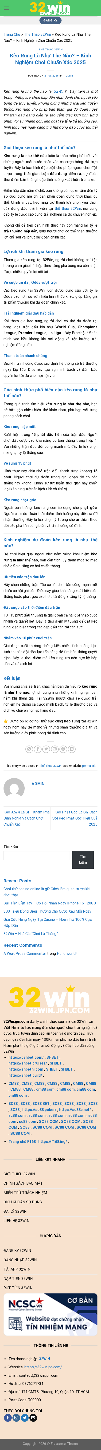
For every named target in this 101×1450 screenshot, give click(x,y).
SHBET (52, 1057)
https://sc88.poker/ (39, 1109)
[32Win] (50, 8)
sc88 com (17, 1115)
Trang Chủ (12, 34)
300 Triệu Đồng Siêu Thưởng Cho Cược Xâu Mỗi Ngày (47, 911)
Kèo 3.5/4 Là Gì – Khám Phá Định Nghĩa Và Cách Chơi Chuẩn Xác (27, 818)
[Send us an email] (33, 1418)
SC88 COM (48, 1122)
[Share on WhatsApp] (29, 749)
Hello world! (67, 953)
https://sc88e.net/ (75, 1109)
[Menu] (6, 8)
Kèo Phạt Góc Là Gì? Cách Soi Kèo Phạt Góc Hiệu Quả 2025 (74, 818)
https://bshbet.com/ (26, 1057)
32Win (59, 91)
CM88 (13, 1083)
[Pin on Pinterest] (63, 749)
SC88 (13, 1103)
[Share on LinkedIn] (72, 749)
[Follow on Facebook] (8, 1418)
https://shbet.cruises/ (27, 1063)
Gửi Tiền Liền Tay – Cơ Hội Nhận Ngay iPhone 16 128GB (50, 903)
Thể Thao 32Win (37, 34)
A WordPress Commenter (25, 953)
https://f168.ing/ (52, 1141)
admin (68, 75)
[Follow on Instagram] (16, 1418)
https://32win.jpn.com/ (43, 1367)
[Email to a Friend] (55, 749)
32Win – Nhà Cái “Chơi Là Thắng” (31, 934)
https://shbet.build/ (25, 1075)
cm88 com (45, 1089)
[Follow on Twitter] (25, 1418)
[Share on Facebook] (38, 749)
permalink (88, 765)
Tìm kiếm (11, 847)
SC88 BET (41, 1103)
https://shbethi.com (25, 1069)
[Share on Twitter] (46, 749)
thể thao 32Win (67, 208)
